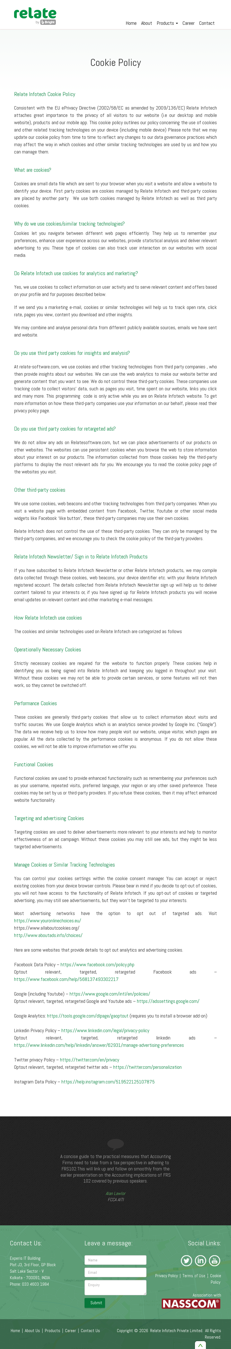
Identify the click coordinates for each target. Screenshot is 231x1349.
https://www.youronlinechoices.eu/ (47, 920)
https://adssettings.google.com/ (168, 1001)
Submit (96, 1303)
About (146, 23)
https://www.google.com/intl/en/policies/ (110, 993)
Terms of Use (194, 1276)
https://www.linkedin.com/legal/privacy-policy (105, 1030)
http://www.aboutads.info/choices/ (49, 935)
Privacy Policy (166, 1276)
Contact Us (90, 1331)
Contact (207, 23)
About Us (32, 1331)
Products (166, 23)
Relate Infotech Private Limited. (176, 1331)
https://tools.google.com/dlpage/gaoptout (87, 1015)
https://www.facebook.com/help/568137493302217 (66, 979)
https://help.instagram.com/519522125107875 (108, 1081)
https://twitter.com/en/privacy (89, 1059)
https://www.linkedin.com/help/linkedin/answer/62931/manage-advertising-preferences (99, 1045)
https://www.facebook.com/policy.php (97, 964)
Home (131, 23)
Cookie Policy (215, 1279)
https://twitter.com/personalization (147, 1067)
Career (189, 23)
